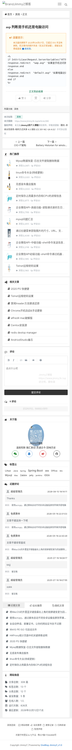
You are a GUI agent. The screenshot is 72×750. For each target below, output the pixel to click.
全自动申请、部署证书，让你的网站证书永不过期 (35, 623)
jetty (31, 475)
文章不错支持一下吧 (17, 520)
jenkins (39, 475)
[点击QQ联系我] (29, 453)
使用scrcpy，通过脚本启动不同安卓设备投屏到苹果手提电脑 (39, 505)
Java (15, 471)
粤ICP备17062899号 (47, 735)
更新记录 (50, 725)
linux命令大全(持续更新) (29, 172)
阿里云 (25, 735)
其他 (17, 14)
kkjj (8, 564)
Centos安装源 (19, 325)
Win (61, 471)
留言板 (15, 571)
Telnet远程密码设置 (27, 265)
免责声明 (38, 729)
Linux (8, 470)
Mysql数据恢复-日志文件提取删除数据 (37, 160)
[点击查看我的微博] (43, 453)
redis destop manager (24, 332)
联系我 (28, 48)
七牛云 (33, 735)
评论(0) (37, 165)
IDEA (47, 475)
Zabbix (24, 475)
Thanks (11, 498)
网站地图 (25, 725)
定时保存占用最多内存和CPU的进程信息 (38, 195)
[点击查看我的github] (56, 453)
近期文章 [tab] (15, 605)
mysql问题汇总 (24, 219)
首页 (9, 14)
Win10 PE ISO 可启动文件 (23, 629)
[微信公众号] (36, 425)
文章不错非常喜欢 (16, 542)
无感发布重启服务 (26, 184)
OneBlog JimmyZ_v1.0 (51, 745)
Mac (16, 475)
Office (54, 471)
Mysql (9, 475)
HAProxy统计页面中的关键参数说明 (28, 635)
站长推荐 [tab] (37, 605)
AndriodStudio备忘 (22, 339)
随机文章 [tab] (59, 605)
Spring (23, 471)
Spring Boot (36, 470)
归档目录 (62, 725)
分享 (48, 98)
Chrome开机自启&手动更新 (26, 310)
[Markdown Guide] (40, 360)
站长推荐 (37, 725)
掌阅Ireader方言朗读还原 (25, 303)
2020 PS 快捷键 (20, 288)
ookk (9, 586)
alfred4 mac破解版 (21, 318)
